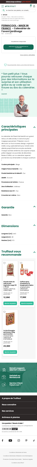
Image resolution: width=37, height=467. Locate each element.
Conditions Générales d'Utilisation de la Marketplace (17, 455)
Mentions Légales (28, 459)
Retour (5, 14)
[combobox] (18, 10)
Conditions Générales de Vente (17, 452)
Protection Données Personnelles (12, 459)
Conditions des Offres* (17, 462)
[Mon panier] (34, 6)
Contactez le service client (11, 425)
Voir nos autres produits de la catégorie (18, 47)
